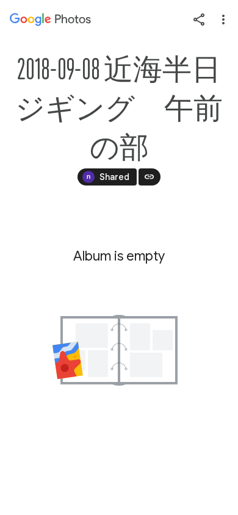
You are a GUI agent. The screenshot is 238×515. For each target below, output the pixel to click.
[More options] (223, 19)
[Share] (199, 19)
